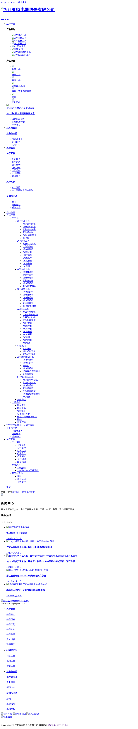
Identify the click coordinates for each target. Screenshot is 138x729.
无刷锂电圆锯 (29, 224)
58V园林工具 (23, 289)
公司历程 (16, 162)
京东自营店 (34, 714)
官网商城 (7, 714)
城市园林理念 (18, 119)
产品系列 (16, 218)
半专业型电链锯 (30, 314)
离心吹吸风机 (29, 244)
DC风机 (26, 266)
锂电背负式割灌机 (31, 371)
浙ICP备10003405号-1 (58, 725)
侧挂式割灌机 (29, 351)
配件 (14, 97)
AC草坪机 (27, 326)
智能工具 (16, 80)
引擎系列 (21, 346)
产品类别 (16, 125)
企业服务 (16, 142)
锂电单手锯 (28, 249)
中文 (8, 487)
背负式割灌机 (29, 354)
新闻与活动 (11, 196)
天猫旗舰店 (20, 714)
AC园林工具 (23, 309)
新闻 (14, 202)
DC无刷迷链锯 (30, 235)
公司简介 (16, 159)
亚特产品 (10, 24)
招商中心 (16, 145)
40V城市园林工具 (25, 357)
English (4, 2)
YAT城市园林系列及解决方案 (20, 108)
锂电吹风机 (28, 292)
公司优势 (16, 165)
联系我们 (16, 176)
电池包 (26, 238)
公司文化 (16, 167)
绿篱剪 (26, 365)
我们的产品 (11, 650)
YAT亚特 (16, 187)
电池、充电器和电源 (21, 91)
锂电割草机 (28, 360)
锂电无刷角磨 (29, 226)
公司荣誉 (16, 170)
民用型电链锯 (29, 317)
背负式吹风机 (29, 382)
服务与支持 (11, 128)
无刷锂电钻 (28, 232)
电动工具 (16, 74)
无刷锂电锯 (28, 280)
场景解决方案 (18, 122)
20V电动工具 (23, 221)
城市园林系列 (18, 86)
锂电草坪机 (28, 278)
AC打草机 (27, 329)
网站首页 (10, 212)
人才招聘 (16, 173)
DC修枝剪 (27, 258)
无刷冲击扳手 (29, 229)
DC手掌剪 (27, 255)
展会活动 (16, 204)
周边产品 (16, 102)
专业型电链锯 (29, 312)
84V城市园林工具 (25, 377)
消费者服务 (17, 139)
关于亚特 (10, 148)
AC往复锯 (27, 323)
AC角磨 (26, 343)
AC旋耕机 (27, 334)
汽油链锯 (27, 348)
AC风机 (26, 337)
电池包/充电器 (29, 286)
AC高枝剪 (27, 331)
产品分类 (16, 402)
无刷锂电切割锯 (30, 380)
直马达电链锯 (29, 320)
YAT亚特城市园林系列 (22, 190)
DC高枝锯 (27, 263)
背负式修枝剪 (29, 391)
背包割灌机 (28, 275)
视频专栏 (16, 207)
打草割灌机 (28, 246)
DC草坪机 (27, 252)
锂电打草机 (28, 272)
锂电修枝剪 (28, 295)
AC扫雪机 (27, 340)
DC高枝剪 (27, 261)
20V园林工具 (23, 241)
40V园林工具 (23, 269)
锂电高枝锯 (28, 283)
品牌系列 (10, 182)
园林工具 (16, 69)
